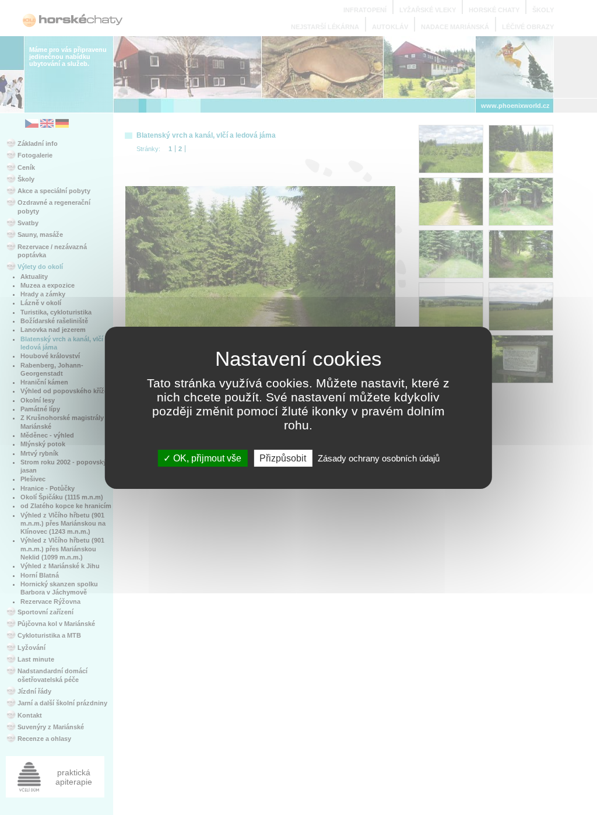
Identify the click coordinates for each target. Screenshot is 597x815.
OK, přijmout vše (206, 458)
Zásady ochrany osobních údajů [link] (379, 458)
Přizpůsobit (282, 458)
